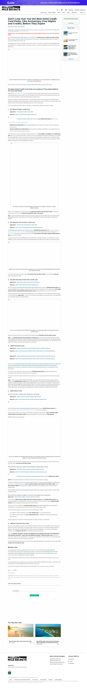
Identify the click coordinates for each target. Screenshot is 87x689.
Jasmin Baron (21, 26)
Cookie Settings (58, 679)
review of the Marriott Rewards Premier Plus (26, 284)
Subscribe (70, 10)
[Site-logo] (11, 8)
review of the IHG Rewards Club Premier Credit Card (28, 227)
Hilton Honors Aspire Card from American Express (27, 496)
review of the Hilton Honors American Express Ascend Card (30, 399)
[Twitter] (62, 10)
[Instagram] (66, 10)
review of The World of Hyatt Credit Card (25, 114)
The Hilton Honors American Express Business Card (30, 469)
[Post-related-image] (20, 630)
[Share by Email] (15, 570)
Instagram (72, 663)
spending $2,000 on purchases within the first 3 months (22, 410)
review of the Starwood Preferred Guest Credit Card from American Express (35, 351)
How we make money (23, 31)
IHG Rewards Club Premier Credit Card (27, 224)
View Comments (34, 595)
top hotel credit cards (20, 93)
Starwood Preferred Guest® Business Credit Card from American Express (36, 356)
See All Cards (70, 23)
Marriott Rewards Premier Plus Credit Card (28, 282)
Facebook (71, 659)
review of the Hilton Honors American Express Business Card (31, 472)
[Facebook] (58, 10)
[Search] (85, 13)
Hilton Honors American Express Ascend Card (29, 396)
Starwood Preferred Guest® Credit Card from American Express (33, 348)
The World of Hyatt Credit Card (25, 111)
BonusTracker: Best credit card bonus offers (20, 641)
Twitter (71, 661)
